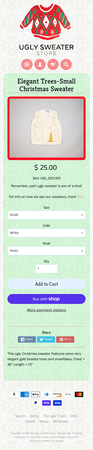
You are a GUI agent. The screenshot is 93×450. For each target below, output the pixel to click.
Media (44, 421)
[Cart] (53, 64)
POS (31, 441)
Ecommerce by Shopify (51, 441)
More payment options (46, 310)
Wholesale (60, 421)
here (80, 196)
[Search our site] (66, 64)
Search (20, 416)
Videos (30, 421)
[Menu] (27, 64)
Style (46, 243)
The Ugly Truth (54, 416)
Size (46, 207)
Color (46, 225)
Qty (46, 261)
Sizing (34, 416)
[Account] (40, 64)
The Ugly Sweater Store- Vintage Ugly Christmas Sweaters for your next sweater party (48, 435)
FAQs (74, 416)
